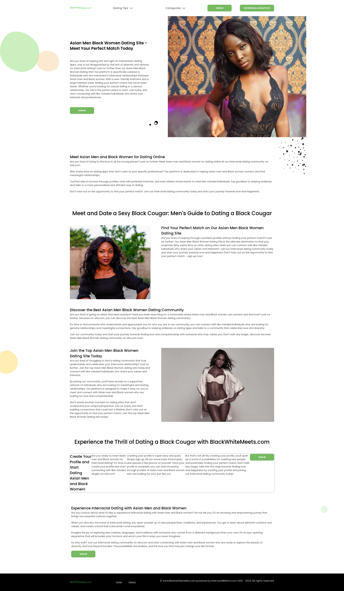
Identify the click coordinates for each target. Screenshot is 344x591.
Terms (119, 582)
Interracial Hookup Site (257, 8)
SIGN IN (219, 8)
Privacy (132, 582)
